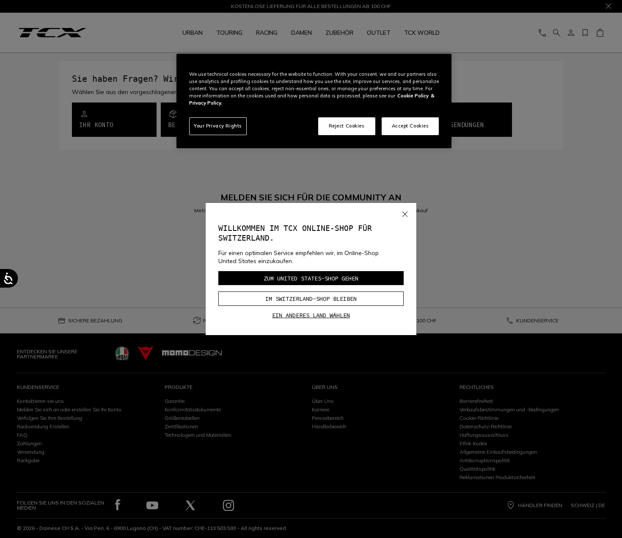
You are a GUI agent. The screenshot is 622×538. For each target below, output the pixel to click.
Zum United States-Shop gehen (311, 278)
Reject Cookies (347, 126)
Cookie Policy (413, 96)
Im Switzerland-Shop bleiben (311, 298)
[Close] (405, 212)
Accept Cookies (410, 126)
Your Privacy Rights (218, 126)
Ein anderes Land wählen (311, 315)
